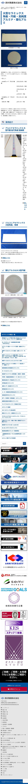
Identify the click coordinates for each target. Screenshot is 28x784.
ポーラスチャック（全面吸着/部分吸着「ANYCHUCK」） (11, 342)
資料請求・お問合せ (7, 730)
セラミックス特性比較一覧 (8, 738)
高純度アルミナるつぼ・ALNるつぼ (10, 425)
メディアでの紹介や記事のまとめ (10, 756)
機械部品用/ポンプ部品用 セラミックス (11, 380)
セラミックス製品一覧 (8, 334)
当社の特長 (5, 720)
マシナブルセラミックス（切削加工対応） (12, 404)
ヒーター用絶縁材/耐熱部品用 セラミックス (12, 392)
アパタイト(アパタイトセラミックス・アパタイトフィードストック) (13, 416)
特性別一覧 (5, 714)
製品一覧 (4, 709)
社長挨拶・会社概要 (7, 724)
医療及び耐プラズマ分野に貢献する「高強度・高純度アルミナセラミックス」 (13, 747)
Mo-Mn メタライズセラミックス (9, 428)
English (4, 771)
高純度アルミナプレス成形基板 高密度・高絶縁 (13, 374)
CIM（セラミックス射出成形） (9, 410)
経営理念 (4, 722)
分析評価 (4, 752)
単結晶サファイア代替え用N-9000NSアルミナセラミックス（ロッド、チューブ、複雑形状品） (14, 338)
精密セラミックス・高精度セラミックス (11, 413)
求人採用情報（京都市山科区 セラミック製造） (13, 762)
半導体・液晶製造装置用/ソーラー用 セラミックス (14, 377)
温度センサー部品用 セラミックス (10, 386)
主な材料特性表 (6, 740)
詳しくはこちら (25, 206)
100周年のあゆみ (6, 732)
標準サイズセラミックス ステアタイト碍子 (12, 360)
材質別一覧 (5, 712)
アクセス (4, 726)
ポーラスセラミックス (7, 371)
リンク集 (4, 768)
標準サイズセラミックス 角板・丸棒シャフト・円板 (13, 351)
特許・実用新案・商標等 (8, 728)
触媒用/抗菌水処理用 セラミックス (10, 401)
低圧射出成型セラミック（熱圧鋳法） (11, 431)
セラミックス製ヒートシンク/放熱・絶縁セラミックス (13, 347)
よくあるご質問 (6, 758)
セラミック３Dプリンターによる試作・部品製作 (13, 742)
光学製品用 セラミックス (8, 383)
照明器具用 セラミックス (8, 389)
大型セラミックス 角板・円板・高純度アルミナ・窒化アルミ (14, 421)
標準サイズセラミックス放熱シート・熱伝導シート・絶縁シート (13, 364)
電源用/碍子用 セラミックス (8, 395)
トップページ (5, 707)
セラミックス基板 (6, 407)
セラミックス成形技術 (7, 754)
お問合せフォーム (14, 689)
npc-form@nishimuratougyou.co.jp (10, 704)
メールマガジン (6, 760)
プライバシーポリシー (7, 775)
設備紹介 (4, 750)
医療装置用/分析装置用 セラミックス (10, 368)
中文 (3, 773)
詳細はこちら (6, 258)
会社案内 (4, 718)
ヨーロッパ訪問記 (6, 744)
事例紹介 (4, 716)
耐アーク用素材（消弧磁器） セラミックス (12, 398)
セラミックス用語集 (7, 764)
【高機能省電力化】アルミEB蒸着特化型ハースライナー (13, 434)
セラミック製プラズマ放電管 (9, 438)
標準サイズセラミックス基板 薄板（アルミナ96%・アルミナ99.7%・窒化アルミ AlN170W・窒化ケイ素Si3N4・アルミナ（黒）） (13, 356)
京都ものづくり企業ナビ (8, 766)
